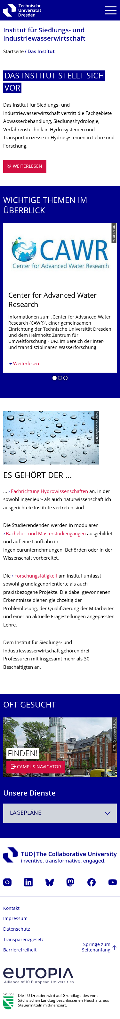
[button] (54, 379)
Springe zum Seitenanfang (96, 948)
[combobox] (60, 813)
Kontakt (11, 909)
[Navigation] (111, 10)
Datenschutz (16, 929)
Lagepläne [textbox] (25, 813)
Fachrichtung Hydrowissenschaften (49, 491)
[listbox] (60, 304)
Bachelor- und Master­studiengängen (46, 534)
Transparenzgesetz (23, 940)
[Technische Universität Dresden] (22, 10)
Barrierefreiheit (19, 950)
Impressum (15, 919)
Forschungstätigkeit (35, 576)
